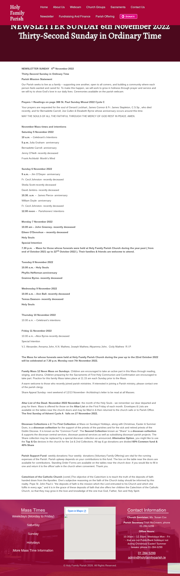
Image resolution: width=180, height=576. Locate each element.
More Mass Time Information (33, 550)
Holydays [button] (33, 542)
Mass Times (33, 510)
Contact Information (146, 510)
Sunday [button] (33, 534)
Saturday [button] (33, 525)
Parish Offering (105, 16)
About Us (59, 7)
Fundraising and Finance (74, 16)
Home (44, 7)
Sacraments (118, 7)
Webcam (75, 7)
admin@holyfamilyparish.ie (147, 557)
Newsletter (47, 16)
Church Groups (95, 7)
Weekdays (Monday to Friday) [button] (33, 516)
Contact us (138, 7)
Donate (126, 18)
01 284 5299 (147, 552)
